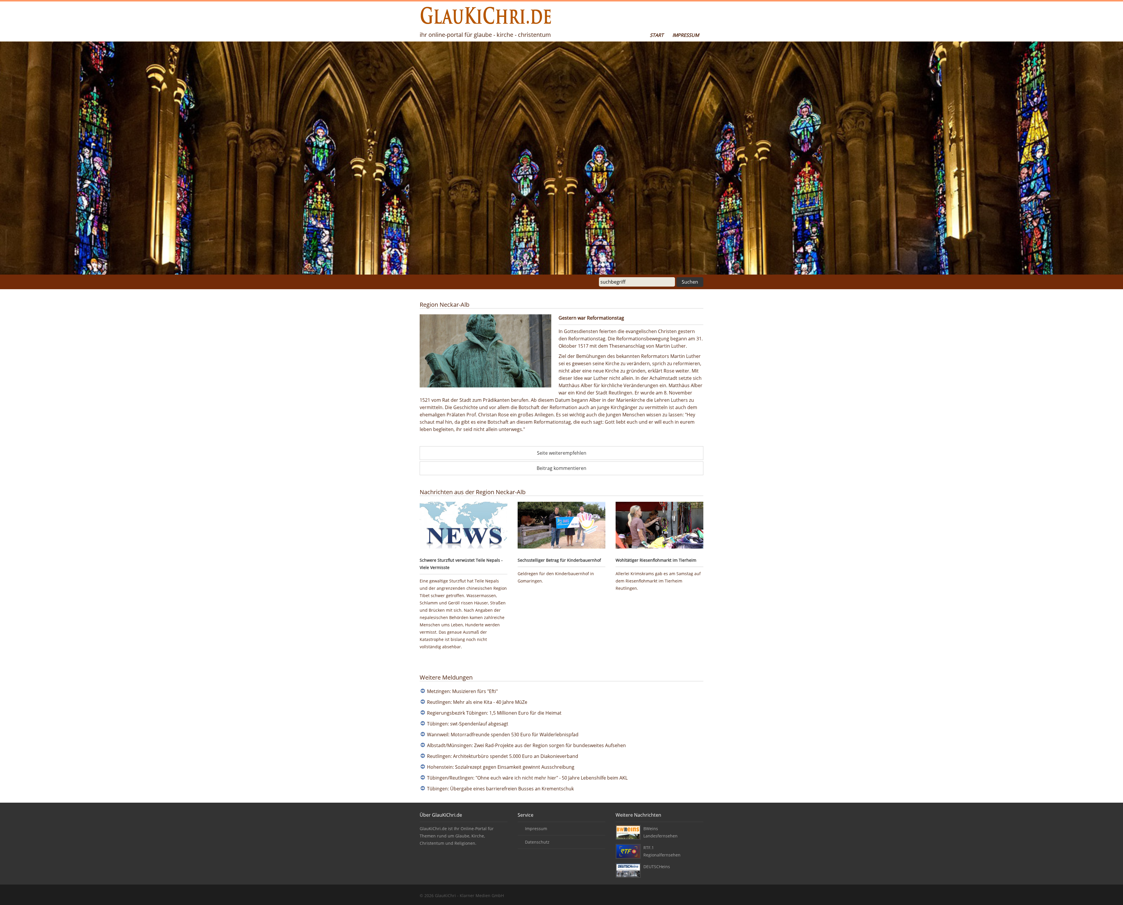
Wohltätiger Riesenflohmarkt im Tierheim (656, 560)
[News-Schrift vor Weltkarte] (463, 526)
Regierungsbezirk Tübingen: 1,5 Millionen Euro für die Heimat (494, 713)
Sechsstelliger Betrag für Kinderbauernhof (559, 560)
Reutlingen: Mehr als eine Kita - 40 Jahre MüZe (477, 702)
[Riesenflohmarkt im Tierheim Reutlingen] (659, 526)
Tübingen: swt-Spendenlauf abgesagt (467, 723)
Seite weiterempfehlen (561, 453)
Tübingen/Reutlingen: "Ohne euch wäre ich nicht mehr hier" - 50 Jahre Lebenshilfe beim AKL (527, 778)
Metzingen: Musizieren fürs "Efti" (462, 691)
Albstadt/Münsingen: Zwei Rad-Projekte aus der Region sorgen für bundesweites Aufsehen (526, 745)
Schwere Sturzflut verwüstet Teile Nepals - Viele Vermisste (461, 563)
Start (657, 35)
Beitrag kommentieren (561, 468)
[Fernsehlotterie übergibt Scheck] (561, 526)
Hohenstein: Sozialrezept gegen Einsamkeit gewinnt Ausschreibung (500, 767)
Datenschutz (537, 842)
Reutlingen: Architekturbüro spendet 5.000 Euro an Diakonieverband (502, 756)
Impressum (685, 35)
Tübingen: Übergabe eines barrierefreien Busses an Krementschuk (500, 788)
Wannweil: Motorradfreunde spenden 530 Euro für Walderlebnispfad (502, 734)
